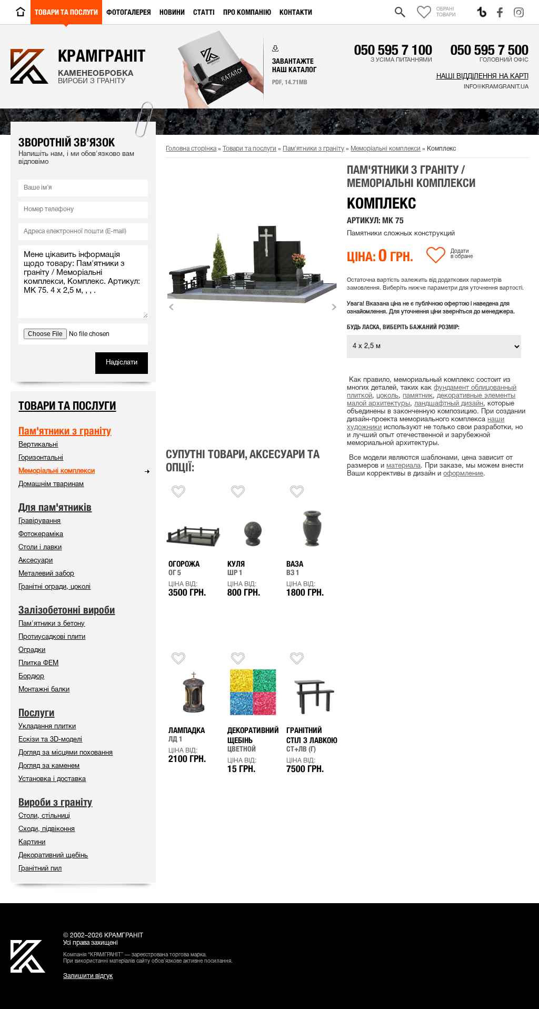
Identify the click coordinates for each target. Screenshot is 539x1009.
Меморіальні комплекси (386, 149)
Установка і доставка (52, 779)
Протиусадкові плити (51, 637)
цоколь (387, 396)
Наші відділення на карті (482, 77)
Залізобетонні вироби (66, 610)
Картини (31, 842)
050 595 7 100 (393, 49)
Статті (204, 12)
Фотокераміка (40, 534)
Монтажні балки (43, 690)
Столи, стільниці (44, 816)
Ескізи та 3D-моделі (50, 740)
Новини (172, 12)
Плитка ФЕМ (38, 663)
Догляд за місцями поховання (65, 753)
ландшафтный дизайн (448, 404)
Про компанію (247, 12)
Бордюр (31, 677)
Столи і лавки (40, 548)
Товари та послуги (66, 12)
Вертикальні (38, 445)
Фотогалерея (128, 12)
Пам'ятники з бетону (51, 624)
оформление (463, 474)
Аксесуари (35, 561)
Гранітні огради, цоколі (54, 587)
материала (403, 466)
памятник (418, 396)
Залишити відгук (88, 976)
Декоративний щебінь (53, 856)
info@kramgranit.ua (496, 87)
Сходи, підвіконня (46, 829)
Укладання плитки (47, 727)
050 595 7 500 (489, 49)
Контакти (296, 12)
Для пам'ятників (55, 507)
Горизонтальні (40, 458)
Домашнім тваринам (51, 484)
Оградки (31, 650)
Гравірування (39, 521)
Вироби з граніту (55, 802)
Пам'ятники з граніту (313, 149)
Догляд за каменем (48, 766)
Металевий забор (46, 574)
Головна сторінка (191, 149)
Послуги (36, 712)
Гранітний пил (40, 869)
